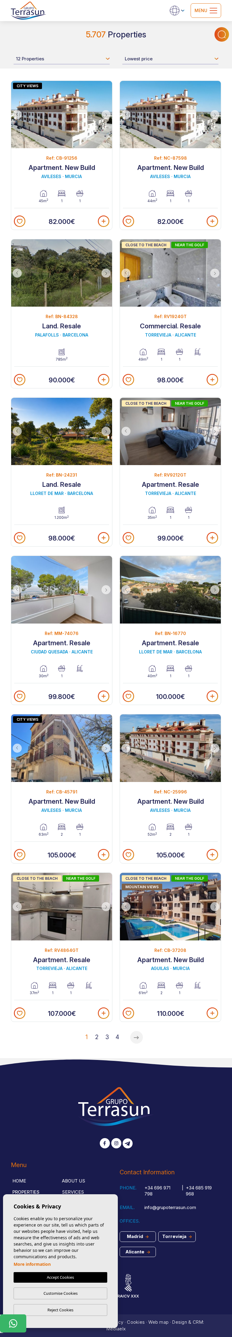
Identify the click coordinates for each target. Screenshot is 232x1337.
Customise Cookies (61, 1293)
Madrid (135, 1236)
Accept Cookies (60, 1277)
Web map (158, 1322)
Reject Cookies (60, 1310)
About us (73, 1181)
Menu (201, 10)
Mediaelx (116, 1329)
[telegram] (128, 1143)
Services (73, 1192)
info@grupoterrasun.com (170, 1207)
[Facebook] (105, 1143)
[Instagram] (116, 1143)
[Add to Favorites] (19, 221)
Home (19, 1181)
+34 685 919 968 (199, 1191)
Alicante (135, 1252)
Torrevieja (175, 1236)
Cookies (136, 1322)
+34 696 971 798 (157, 1191)
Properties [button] (26, 1192)
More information (32, 1264)
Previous (17, 114)
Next (106, 114)
